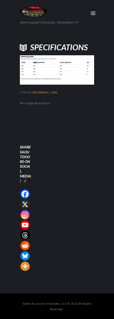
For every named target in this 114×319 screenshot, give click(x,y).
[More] (25, 266)
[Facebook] (25, 194)
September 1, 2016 (44, 92)
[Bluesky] (25, 256)
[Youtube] (25, 225)
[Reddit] (25, 245)
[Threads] (25, 235)
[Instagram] (25, 214)
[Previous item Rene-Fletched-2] (38, 70)
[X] (25, 204)
